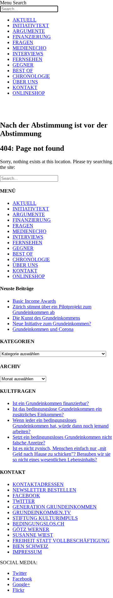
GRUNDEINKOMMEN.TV (42, 512)
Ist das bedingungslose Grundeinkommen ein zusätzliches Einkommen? (57, 411)
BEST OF (23, 70)
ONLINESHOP (29, 93)
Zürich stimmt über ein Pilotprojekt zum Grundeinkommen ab (52, 309)
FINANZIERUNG (32, 36)
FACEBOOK (26, 495)
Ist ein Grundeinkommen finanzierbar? (51, 403)
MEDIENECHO (29, 48)
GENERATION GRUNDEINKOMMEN (55, 506)
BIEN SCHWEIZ (30, 546)
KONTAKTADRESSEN (38, 484)
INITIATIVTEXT (31, 25)
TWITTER (24, 501)
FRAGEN (23, 42)
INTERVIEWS (28, 53)
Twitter (20, 573)
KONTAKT (25, 87)
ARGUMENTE (29, 31)
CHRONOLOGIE (31, 76)
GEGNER (23, 65)
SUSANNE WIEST (33, 535)
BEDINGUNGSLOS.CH (38, 523)
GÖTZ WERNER (31, 529)
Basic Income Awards (34, 301)
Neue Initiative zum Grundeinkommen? (52, 323)
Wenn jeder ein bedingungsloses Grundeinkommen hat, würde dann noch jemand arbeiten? (61, 426)
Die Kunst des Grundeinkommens (46, 318)
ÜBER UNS (25, 81)
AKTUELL (24, 20)
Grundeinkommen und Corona (43, 329)
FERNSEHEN (27, 59)
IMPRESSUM (27, 552)
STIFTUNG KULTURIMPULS (45, 518)
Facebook (22, 578)
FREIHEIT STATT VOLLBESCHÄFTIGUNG (61, 540)
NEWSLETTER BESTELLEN (44, 490)
